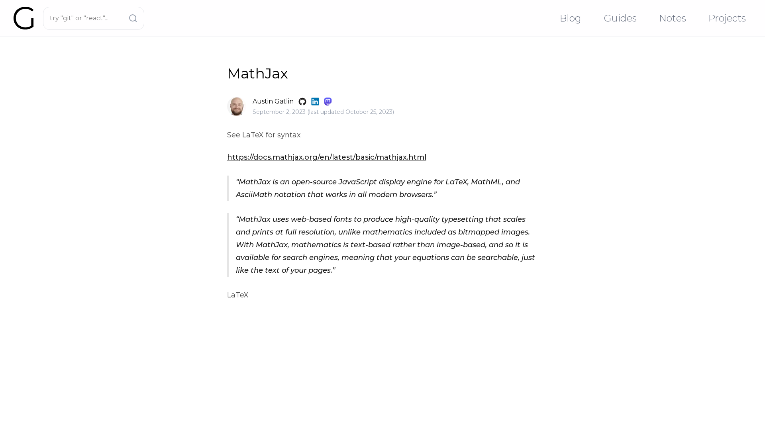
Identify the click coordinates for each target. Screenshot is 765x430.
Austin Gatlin (273, 101)
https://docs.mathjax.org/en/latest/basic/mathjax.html (326, 157)
